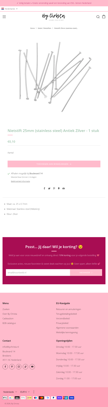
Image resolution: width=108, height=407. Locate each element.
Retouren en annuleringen (68, 309)
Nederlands (8, 392)
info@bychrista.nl (11, 346)
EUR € (23, 392)
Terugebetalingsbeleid (66, 313)
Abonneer (84, 272)
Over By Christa (10, 313)
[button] (9, 8)
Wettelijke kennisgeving (67, 332)
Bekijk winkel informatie (20, 181)
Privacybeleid (62, 323)
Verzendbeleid (63, 318)
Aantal (11, 152)
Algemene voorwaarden (67, 327)
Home (32, 28)
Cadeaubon (8, 318)
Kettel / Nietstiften (44, 28)
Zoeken (6, 309)
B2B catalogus (9, 323)
